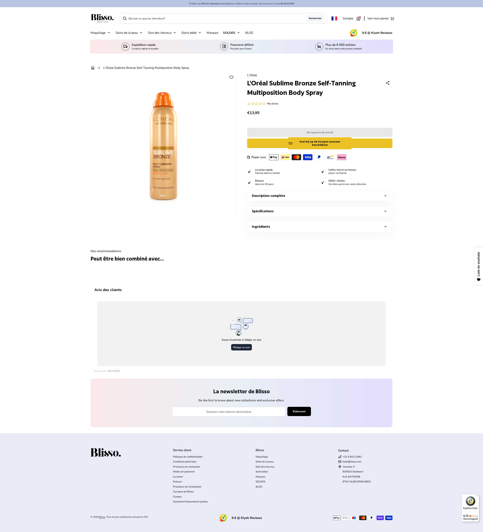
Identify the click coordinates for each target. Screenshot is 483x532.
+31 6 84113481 (352, 456)
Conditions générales (184, 461)
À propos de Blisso (183, 491)
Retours (177, 481)
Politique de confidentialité (187, 456)
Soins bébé (189, 33)
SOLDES (229, 33)
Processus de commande (186, 466)
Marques (212, 33)
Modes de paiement (184, 471)
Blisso (102, 516)
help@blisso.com (352, 461)
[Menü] (477, 496)
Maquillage (98, 33)
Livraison (178, 476)
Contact (177, 496)
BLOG (249, 33)
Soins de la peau (127, 33)
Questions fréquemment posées (190, 501)
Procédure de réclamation (187, 486)
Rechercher (315, 18)
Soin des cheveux (160, 33)
